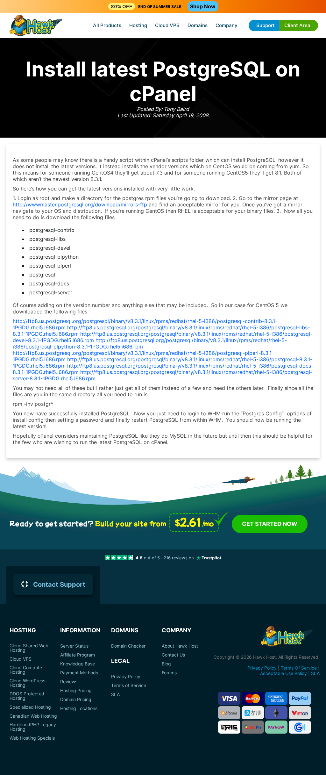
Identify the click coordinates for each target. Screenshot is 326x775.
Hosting (138, 25)
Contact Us (173, 655)
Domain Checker (128, 646)
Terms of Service (128, 685)
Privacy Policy (125, 676)
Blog (166, 664)
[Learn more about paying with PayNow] (276, 727)
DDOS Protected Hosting (27, 696)
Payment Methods (79, 673)
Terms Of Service (299, 668)
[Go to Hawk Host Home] (36, 26)
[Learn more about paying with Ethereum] (276, 712)
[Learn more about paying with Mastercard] (253, 698)
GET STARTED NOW (269, 523)
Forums (169, 673)
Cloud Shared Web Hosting (29, 647)
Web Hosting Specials (32, 738)
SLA (115, 694)
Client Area (297, 25)
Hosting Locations (78, 708)
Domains (198, 25)
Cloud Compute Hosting (26, 669)
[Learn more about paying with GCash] (300, 727)
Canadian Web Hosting (33, 716)
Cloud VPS (167, 25)
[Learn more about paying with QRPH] (253, 727)
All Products (107, 25)
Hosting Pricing (76, 690)
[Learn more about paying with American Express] (276, 698)
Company (226, 25)
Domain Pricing (75, 699)
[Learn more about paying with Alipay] (253, 712)
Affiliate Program (77, 655)
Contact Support (59, 584)
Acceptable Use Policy (283, 673)
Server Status (74, 646)
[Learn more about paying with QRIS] (229, 727)
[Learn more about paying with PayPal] (300, 698)
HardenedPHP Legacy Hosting (33, 726)
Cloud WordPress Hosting (27, 682)
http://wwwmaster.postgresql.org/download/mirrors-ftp (80, 204)
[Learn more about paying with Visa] (229, 698)
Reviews (68, 681)
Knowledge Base (77, 664)
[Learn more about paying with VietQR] (300, 712)
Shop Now (203, 6)
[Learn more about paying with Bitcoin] (229, 712)
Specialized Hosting (30, 707)
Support (265, 25)
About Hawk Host (180, 646)
